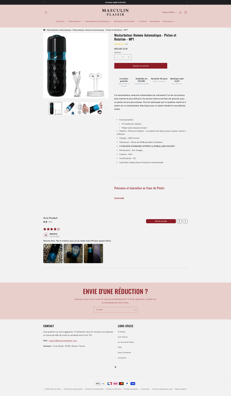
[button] (46, 12)
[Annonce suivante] (186, 2)
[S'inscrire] (134, 310)
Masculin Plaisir (56, 389)
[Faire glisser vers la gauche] (46, 108)
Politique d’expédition (131, 389)
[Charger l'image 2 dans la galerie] (69, 108)
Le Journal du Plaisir (126, 342)
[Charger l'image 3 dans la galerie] (82, 108)
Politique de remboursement (73, 389)
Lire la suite (119, 198)
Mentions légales (180, 389)
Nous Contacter (124, 353)
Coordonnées (145, 389)
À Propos (121, 332)
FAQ (120, 347)
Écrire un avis (161, 221)
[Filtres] (179, 221)
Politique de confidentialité (94, 389)
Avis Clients (123, 337)
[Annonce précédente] (44, 2)
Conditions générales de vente (162, 389)
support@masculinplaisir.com (63, 340)
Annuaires (122, 358)
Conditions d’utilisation (114, 389)
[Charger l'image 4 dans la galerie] (96, 108)
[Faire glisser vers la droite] (105, 108)
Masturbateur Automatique (59, 30)
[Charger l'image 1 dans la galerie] (55, 108)
